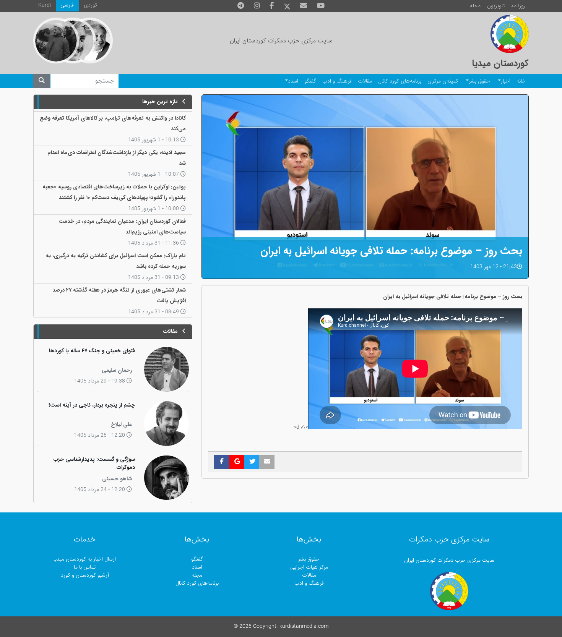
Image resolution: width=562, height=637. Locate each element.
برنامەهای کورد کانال (399, 81)
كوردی (90, 5)
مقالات (365, 81)
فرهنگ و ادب (337, 81)
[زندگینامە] (56, 40)
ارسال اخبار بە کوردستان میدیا (85, 559)
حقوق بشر (479, 81)
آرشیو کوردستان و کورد (85, 575)
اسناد (293, 81)
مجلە (475, 6)
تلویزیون (496, 6)
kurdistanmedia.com (303, 626)
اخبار (505, 81)
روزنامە (518, 6)
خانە (521, 81)
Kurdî (44, 5)
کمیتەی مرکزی (442, 81)
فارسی (67, 5)
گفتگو (310, 81)
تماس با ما (85, 567)
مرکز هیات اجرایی (309, 567)
